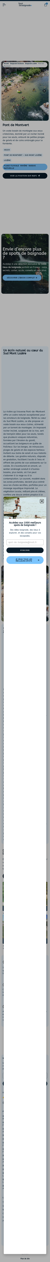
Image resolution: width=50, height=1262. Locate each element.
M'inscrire (25, 550)
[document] (25, 631)
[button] (42, 501)
